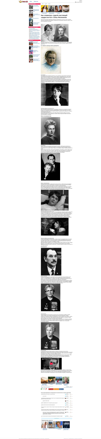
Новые (43, 3)
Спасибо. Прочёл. (32, 28)
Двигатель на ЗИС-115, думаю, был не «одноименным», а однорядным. (39, 37)
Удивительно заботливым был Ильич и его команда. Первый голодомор (39, 36)
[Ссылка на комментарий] (41, 394)
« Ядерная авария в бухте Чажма (45, 387)
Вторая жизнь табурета (52, 428)
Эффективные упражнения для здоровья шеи (45, 429)
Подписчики (36, 1)
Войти (80, 0)
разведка (44, 386)
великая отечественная (47, 386)
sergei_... (67, 409)
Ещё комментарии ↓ (56, 418)
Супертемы (31, 40)
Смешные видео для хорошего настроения (59, 384)
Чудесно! (31, 31)
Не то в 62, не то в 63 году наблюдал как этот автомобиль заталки (38, 34)
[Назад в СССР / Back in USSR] (23, 2)
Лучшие (49, 3)
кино (42, 386)
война (51, 386)
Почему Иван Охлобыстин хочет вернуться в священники (65, 385)
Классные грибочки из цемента (51, 384)
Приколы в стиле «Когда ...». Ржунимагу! (59, 428)
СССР (52, 386)
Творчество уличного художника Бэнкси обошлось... (51, 13)
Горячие (46, 3)
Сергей (71, 386)
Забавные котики (65, 12)
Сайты (31, 1)
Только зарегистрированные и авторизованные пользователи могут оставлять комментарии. (56, 392)
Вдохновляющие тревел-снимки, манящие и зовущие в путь (44, 385)
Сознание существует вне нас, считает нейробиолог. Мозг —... (66, 429)
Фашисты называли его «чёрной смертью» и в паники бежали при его (39, 30)
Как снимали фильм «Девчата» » (68, 387)
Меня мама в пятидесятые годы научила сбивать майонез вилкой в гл (39, 33)
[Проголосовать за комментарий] (71, 394)
